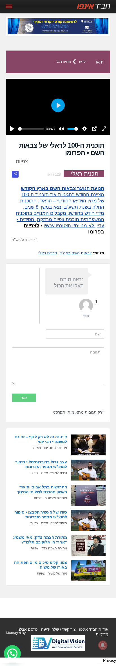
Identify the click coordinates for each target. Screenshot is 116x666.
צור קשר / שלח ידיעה (58, 629)
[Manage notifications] (102, 645)
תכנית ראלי (63, 62)
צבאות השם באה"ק (75, 253)
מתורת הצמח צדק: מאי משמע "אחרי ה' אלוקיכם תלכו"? (40, 539)
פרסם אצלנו (27, 629)
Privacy (109, 660)
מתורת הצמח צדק (54, 548)
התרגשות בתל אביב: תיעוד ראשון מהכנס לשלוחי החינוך (42, 489)
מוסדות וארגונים (55, 498)
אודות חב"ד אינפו (93, 629)
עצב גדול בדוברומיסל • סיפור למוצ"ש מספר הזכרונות (41, 464)
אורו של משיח (57, 573)
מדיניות (102, 634)
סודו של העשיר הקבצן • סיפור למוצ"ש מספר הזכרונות (41, 514)
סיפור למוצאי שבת (54, 473)
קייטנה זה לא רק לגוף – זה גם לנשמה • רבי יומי (41, 439)
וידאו (100, 62)
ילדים (82, 62)
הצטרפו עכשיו (57, 225)
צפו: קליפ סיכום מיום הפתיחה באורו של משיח (40, 564)
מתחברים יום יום (55, 448)
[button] (12, 653)
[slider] (31, 129)
